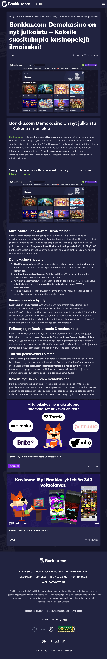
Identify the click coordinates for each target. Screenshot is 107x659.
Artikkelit (18, 17)
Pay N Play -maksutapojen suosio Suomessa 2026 (35, 456)
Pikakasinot (26, 571)
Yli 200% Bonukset (77, 571)
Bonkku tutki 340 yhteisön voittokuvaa (28, 530)
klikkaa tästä (19, 174)
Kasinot (28, 17)
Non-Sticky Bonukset (49, 571)
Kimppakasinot (59, 577)
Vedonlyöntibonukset (34, 577)
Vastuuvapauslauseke (58, 610)
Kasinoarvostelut (53, 582)
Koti (10, 17)
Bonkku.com (15, 136)
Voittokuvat (79, 577)
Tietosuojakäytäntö (34, 610)
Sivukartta (77, 610)
